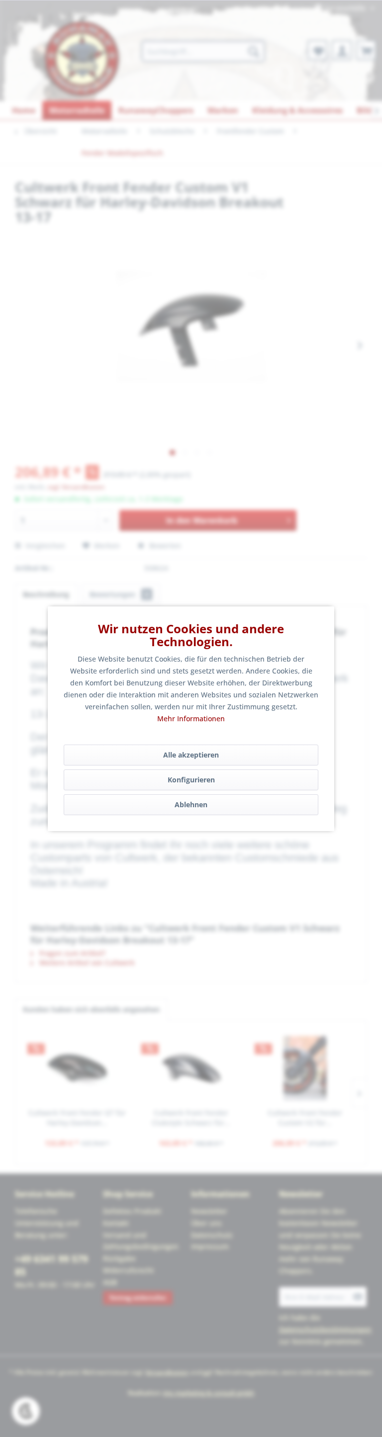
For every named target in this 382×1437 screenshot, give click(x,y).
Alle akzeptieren (191, 755)
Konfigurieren (191, 779)
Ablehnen (191, 804)
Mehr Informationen (191, 718)
